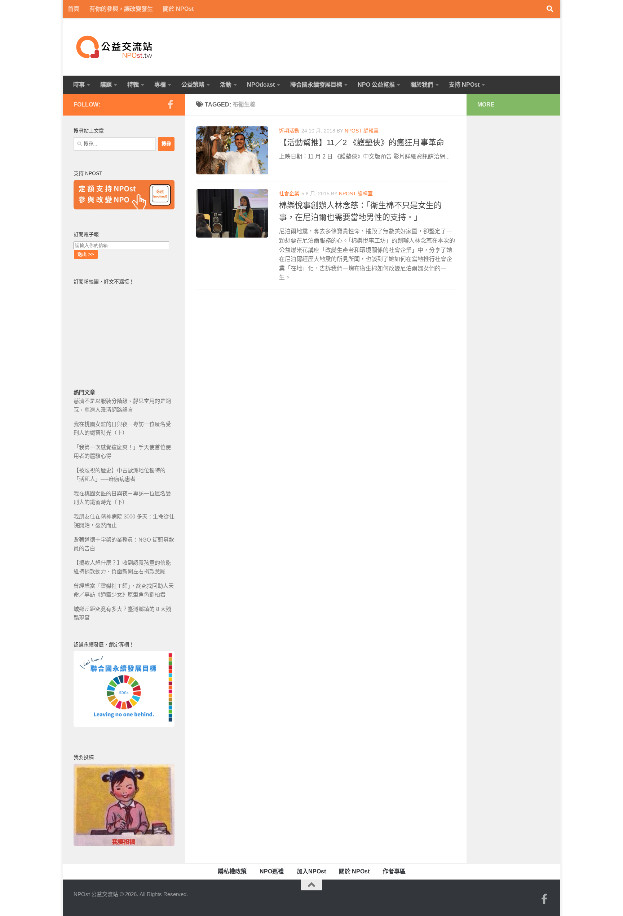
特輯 (133, 85)
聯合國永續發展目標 (316, 85)
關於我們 (421, 85)
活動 (225, 85)
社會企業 (289, 193)
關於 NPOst (178, 9)
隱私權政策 (232, 871)
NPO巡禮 (272, 871)
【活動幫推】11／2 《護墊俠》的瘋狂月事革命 (361, 142)
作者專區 (394, 871)
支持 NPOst (464, 85)
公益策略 (192, 85)
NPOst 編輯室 (362, 131)
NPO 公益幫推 (376, 85)
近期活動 (289, 131)
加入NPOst (311, 871)
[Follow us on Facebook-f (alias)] (170, 104)
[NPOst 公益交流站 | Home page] (115, 46)
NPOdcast (261, 85)
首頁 (73, 9)
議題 (106, 85)
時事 (79, 85)
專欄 (160, 85)
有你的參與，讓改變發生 (121, 9)
